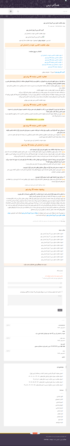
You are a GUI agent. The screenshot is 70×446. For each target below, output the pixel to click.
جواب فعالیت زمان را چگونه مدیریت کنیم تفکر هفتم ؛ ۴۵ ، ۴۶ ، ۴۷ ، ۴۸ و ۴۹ (43, 385)
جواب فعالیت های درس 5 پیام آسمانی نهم (52, 254)
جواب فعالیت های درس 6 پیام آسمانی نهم (52, 251)
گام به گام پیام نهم (60, 72)
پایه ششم (59, 411)
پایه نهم (60, 420)
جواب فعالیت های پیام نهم (38, 221)
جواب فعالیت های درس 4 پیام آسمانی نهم (54, 23)
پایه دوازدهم (59, 422)
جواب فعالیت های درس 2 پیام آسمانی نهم (52, 260)
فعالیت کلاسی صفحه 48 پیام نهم (53, 60)
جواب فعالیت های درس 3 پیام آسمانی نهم (52, 257)
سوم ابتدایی (59, 402)
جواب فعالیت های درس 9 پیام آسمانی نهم (52, 242)
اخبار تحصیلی (58, 399)
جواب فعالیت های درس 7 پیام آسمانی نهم (52, 248)
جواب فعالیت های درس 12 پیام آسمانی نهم (52, 234)
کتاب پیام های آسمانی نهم (55, 221)
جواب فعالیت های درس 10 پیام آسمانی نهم (52, 240)
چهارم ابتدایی (59, 405)
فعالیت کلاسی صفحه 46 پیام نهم (53, 58)
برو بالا (35, 434)
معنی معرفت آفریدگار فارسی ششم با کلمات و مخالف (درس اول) (46, 373)
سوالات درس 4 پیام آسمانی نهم (30, 213)
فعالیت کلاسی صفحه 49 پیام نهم (53, 62)
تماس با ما (56, 440)
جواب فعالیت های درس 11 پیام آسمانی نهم (52, 237)
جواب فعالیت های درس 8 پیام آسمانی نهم (52, 245)
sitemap (46, 440)
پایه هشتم (59, 417)
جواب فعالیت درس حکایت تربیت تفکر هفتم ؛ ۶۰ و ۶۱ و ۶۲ (47, 379)
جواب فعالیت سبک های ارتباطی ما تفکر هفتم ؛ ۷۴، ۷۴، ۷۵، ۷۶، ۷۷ (45, 382)
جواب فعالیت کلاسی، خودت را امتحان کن (51, 55)
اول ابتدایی (59, 396)
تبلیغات (51, 440)
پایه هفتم (60, 414)
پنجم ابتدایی (59, 408)
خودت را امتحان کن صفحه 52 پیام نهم (52, 65)
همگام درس (63, 440)
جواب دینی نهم (47, 221)
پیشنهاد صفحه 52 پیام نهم (55, 67)
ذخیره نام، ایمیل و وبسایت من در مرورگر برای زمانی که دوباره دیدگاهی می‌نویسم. (40, 292)
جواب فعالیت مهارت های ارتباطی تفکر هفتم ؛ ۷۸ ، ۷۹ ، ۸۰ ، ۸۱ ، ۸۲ (45, 376)
